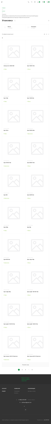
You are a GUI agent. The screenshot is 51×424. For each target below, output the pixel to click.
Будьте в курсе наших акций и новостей (26, 379)
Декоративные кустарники (7, 15)
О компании (16, 391)
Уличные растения (25, 17)
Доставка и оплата (31, 391)
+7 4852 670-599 (22, 399)
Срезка (10, 17)
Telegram (25, 409)
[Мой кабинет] (34, 2)
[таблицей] (48, 34)
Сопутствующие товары (17, 17)
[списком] (46, 34)
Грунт (14, 15)
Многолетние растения (29, 15)
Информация (31, 388)
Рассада (7, 17)
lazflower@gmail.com (26, 402)
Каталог (4, 388)
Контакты (16, 393)
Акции (4, 391)
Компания (17, 388)
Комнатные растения (19, 15)
